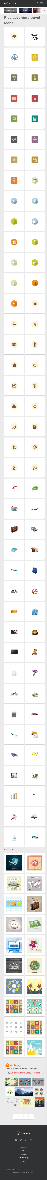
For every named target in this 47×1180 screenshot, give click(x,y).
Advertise (24, 1154)
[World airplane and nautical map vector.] (38, 1082)
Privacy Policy (23, 1158)
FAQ (23, 1150)
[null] (9, 1091)
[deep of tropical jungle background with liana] (11, 1082)
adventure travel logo (20, 1073)
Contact (23, 1161)
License (23, 1147)
